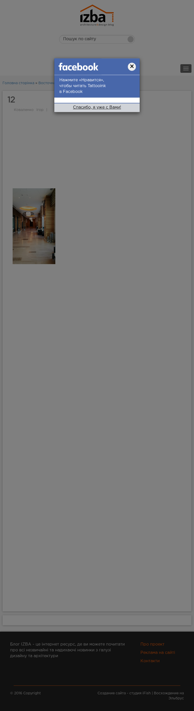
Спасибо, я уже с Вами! (97, 107)
